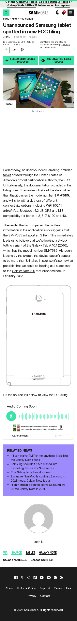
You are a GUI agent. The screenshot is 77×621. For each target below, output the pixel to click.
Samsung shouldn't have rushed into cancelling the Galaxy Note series (34, 466)
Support (45, 588)
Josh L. (6, 37)
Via (5, 552)
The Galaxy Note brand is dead (31, 472)
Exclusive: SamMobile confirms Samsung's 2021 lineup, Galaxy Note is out (38, 478)
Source (16, 552)
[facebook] (16, 577)
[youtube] (42, 577)
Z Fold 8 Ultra (48, 1)
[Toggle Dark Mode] (57, 13)
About (9, 588)
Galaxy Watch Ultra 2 (21, 5)
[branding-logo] (39, 13)
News (14, 19)
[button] (6, 12)
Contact (45, 595)
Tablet (30, 552)
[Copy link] (6, 50)
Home (6, 19)
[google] (61, 577)
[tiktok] (35, 577)
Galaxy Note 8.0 (23, 271)
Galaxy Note (47, 552)
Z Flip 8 (63, 1)
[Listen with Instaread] (22, 50)
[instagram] (28, 577)
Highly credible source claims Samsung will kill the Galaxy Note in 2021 (38, 487)
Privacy (31, 595)
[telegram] (49, 577)
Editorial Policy (26, 588)
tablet (7, 175)
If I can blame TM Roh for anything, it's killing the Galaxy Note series (39, 457)
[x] (21, 577)
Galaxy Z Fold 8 (26, 1)
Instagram (62, 5)
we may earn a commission (55, 45)
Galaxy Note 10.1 (15, 560)
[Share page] (14, 50)
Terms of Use (62, 588)
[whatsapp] (55, 577)
